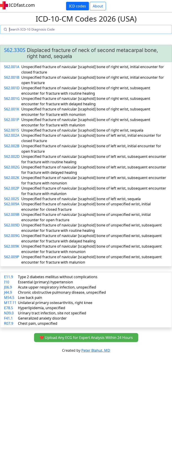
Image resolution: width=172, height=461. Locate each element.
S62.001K (11, 109)
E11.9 (8, 276)
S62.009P (11, 256)
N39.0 (9, 313)
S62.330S (14, 50)
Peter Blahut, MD (95, 350)
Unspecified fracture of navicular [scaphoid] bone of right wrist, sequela (82, 130)
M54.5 (9, 297)
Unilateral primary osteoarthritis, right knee (55, 302)
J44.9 (8, 292)
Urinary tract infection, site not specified (52, 313)
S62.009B (11, 214)
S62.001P (11, 119)
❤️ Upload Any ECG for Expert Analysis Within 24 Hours (86, 337)
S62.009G (12, 235)
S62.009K (11, 246)
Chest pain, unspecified (37, 323)
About (98, 6)
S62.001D (12, 87)
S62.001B (11, 77)
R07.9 (8, 323)
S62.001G (12, 98)
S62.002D (12, 156)
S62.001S (11, 130)
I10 (6, 282)
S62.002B (11, 145)
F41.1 (8, 318)
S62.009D (12, 225)
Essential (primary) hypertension (45, 282)
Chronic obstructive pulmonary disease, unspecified (62, 292)
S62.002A (11, 135)
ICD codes (77, 6)
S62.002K (11, 177)
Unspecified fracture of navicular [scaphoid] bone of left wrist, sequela (81, 198)
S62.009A (11, 203)
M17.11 (10, 302)
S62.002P (11, 188)
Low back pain (30, 297)
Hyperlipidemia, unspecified (41, 307)
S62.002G (12, 167)
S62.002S (11, 198)
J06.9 (8, 287)
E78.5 (8, 307)
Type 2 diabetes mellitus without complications (57, 276)
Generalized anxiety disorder (42, 318)
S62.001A (11, 66)
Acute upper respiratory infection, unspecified (57, 287)
